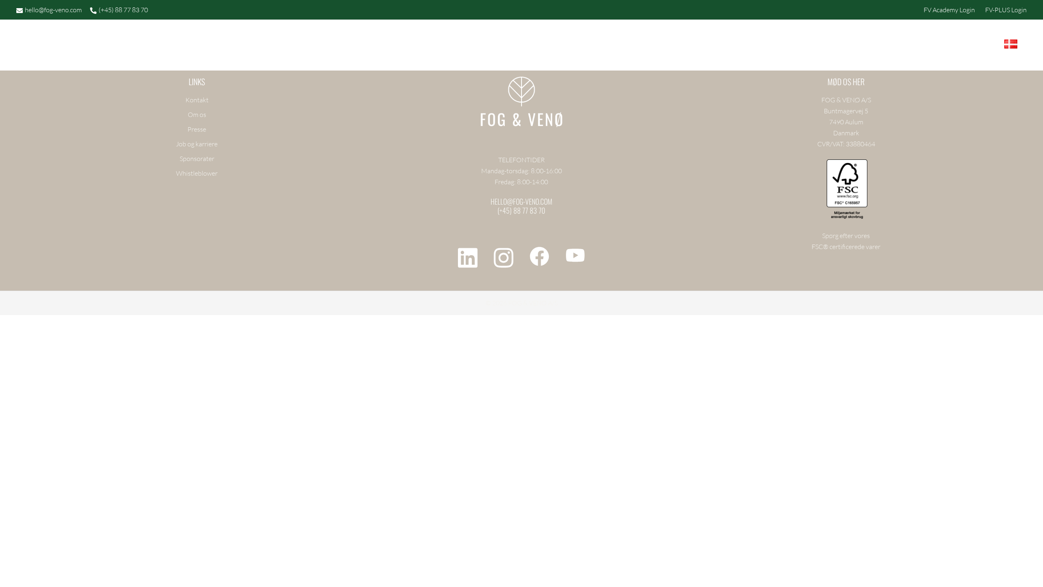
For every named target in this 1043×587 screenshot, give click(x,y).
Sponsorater (197, 158)
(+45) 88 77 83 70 (123, 10)
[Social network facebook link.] (539, 256)
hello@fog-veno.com (53, 10)
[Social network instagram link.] (503, 256)
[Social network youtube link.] (575, 256)
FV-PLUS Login (1006, 10)
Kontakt (197, 100)
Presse (196, 129)
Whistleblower (197, 173)
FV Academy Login (949, 10)
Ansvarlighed (611, 45)
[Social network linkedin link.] (467, 256)
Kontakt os (675, 45)
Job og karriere (197, 144)
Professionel (543, 45)
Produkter (442, 45)
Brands (489, 45)
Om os (197, 114)
